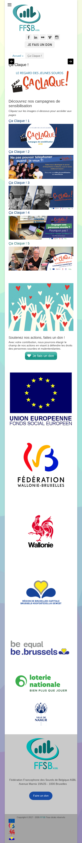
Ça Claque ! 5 (19, 243)
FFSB (42, 817)
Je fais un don (44, 356)
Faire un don (41, 795)
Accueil (17, 55)
